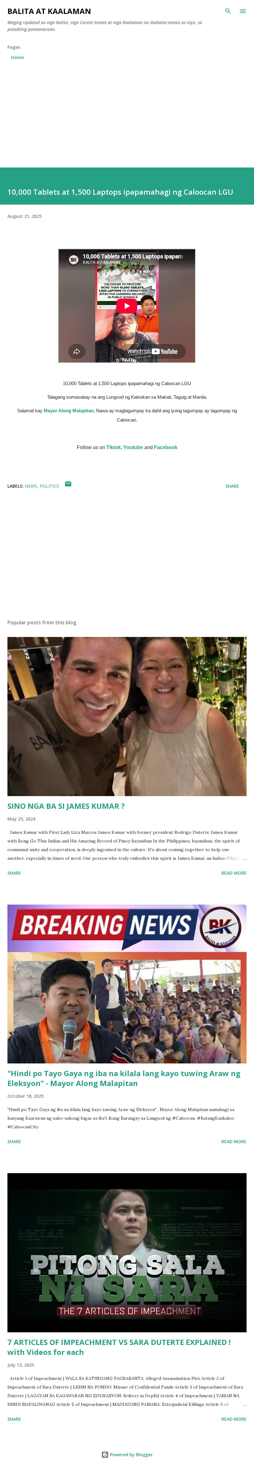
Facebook (165, 447)
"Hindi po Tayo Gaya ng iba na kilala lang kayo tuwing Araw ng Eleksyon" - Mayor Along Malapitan (123, 1078)
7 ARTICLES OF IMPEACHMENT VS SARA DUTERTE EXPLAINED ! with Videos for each (118, 1347)
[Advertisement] (127, 111)
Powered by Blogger (131, 1454)
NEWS (31, 486)
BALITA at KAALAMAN (49, 11)
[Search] (228, 11)
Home (17, 57)
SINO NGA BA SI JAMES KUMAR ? (66, 806)
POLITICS (49, 486)
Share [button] (232, 486)
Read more (234, 873)
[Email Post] (68, 486)
